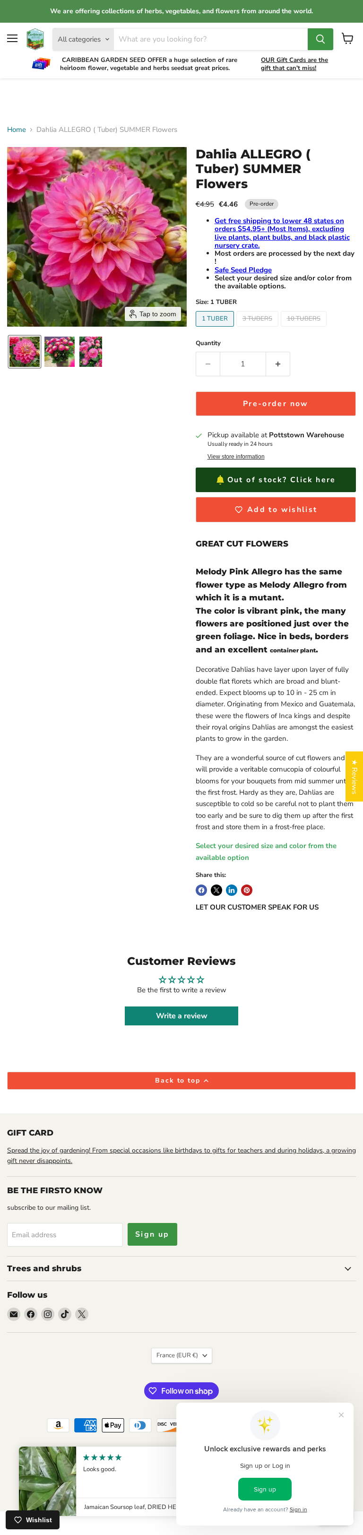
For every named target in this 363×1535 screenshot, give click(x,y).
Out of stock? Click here (281, 480)
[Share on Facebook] (201, 890)
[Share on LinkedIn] (231, 890)
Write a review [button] (181, 1016)
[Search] (320, 39)
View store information (236, 456)
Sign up (152, 1234)
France (177, 1355)
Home (16, 130)
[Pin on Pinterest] (246, 890)
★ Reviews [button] (354, 776)
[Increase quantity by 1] (278, 364)
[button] (25, 352)
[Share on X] (216, 890)
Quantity (208, 343)
